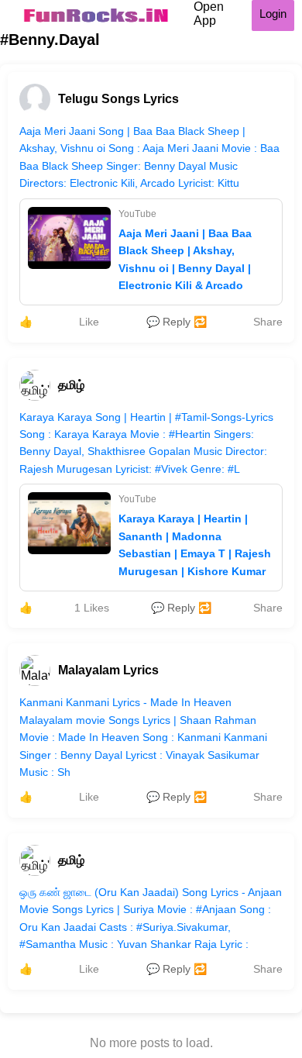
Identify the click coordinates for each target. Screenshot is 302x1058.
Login (273, 13)
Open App (209, 13)
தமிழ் (71, 384)
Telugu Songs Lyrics (118, 98)
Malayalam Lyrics (108, 670)
